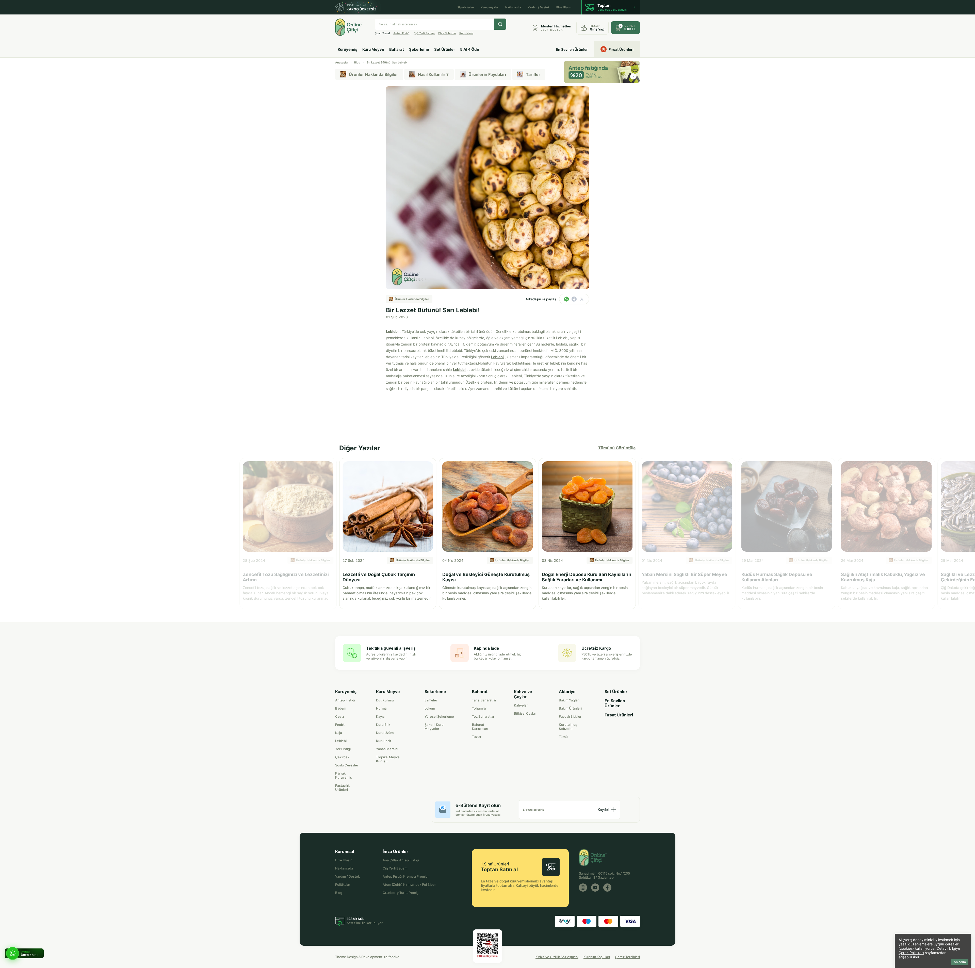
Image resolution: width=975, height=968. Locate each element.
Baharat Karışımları (480, 727)
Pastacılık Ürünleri (342, 787)
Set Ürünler (444, 49)
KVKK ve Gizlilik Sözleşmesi (556, 957)
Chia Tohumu (447, 33)
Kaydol (603, 810)
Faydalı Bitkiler (570, 716)
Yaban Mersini (387, 749)
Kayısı (380, 716)
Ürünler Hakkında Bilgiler (373, 74)
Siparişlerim (465, 7)
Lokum (430, 708)
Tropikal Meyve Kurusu (388, 759)
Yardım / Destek (538, 7)
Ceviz (339, 716)
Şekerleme (419, 49)
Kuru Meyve (373, 49)
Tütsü (563, 737)
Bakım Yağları (569, 700)
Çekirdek (342, 757)
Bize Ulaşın (563, 7)
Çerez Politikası (911, 952)
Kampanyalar (489, 7)
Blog (357, 62)
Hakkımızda (513, 7)
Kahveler (521, 705)
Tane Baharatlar (484, 700)
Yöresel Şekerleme (439, 716)
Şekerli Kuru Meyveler (434, 727)
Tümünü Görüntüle (617, 447)
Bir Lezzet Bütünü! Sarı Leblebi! (387, 62)
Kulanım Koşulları (596, 957)
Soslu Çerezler (346, 765)
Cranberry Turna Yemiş (400, 893)
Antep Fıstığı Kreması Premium (406, 876)
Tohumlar (479, 708)
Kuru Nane (466, 33)
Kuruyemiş (347, 49)
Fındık (340, 725)
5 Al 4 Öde (469, 49)
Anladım (960, 962)
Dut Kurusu (385, 700)
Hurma (381, 708)
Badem (340, 708)
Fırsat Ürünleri (621, 49)
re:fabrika (391, 957)
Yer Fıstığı (343, 749)
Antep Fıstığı (401, 33)
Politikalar (342, 884)
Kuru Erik (383, 725)
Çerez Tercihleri (627, 957)
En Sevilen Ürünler (572, 49)
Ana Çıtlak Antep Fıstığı (401, 860)
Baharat (396, 49)
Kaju (338, 733)
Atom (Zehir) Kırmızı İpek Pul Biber (409, 884)
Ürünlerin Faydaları (487, 74)
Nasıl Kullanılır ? (433, 74)
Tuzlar (476, 737)
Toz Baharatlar (483, 716)
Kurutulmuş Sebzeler (568, 727)
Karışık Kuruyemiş (343, 775)
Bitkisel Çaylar (525, 713)
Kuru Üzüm (385, 733)
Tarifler (533, 74)
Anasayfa (341, 62)
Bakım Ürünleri (570, 708)
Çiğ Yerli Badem (424, 33)
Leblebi (392, 331)
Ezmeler (431, 700)
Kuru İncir (383, 741)
